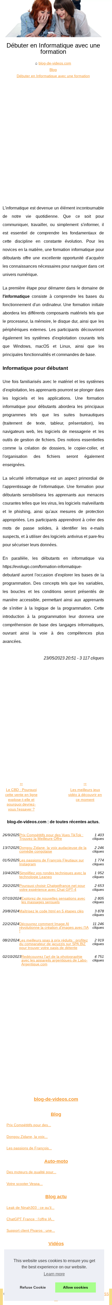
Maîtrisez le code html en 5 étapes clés (51, 911)
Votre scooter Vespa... (25, 1184)
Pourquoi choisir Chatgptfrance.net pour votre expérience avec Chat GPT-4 (52, 887)
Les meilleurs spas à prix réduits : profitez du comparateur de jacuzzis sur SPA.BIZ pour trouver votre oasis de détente (53, 944)
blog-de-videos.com (55, 63)
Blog (53, 70)
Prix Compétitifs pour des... (29, 1125)
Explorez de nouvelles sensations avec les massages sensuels (53, 900)
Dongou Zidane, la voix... (27, 1137)
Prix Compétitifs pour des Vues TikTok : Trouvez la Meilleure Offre (51, 837)
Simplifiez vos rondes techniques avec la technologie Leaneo (52, 875)
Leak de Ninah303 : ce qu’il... (30, 1207)
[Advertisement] (56, 138)
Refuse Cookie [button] (33, 1287)
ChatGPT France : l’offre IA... (30, 1219)
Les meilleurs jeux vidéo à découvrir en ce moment (85, 794)
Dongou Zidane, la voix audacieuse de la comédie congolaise (52, 849)
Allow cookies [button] (75, 1287)
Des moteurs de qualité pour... (31, 1172)
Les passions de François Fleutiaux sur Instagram (51, 862)
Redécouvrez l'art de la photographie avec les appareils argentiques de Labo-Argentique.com (54, 960)
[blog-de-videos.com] (56, 18)
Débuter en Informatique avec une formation (53, 76)
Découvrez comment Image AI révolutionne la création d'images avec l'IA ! (54, 927)
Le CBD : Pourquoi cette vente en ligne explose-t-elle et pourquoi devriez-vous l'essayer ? (21, 799)
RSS (105, 1294)
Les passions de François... (29, 1148)
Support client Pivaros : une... (31, 1230)
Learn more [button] (54, 1274)
